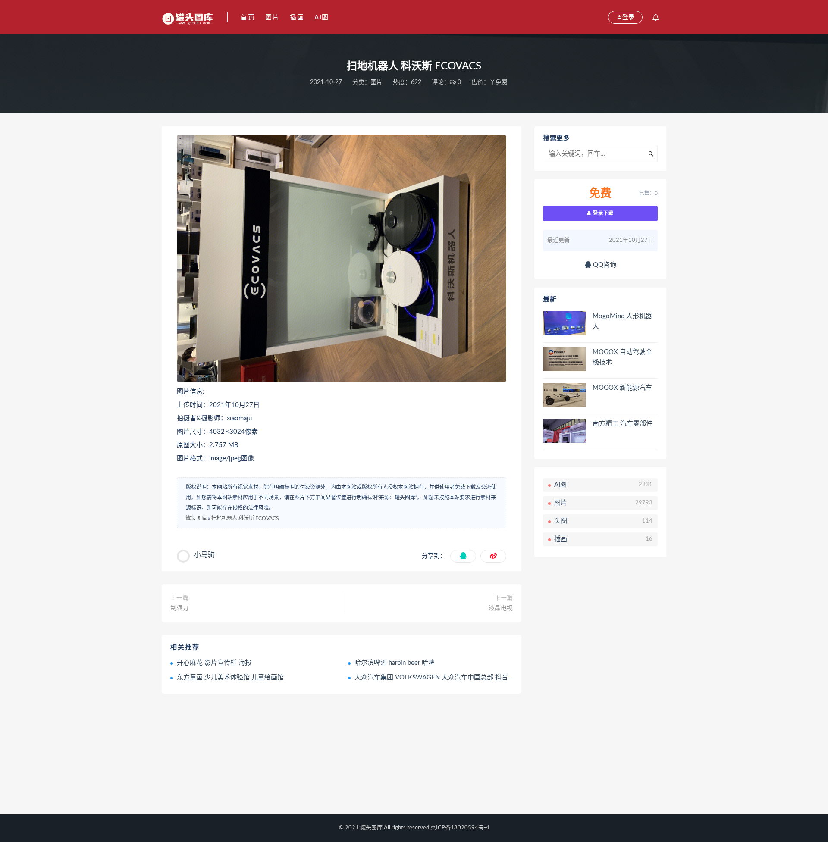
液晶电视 (501, 608)
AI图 (321, 17)
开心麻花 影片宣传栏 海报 (214, 663)
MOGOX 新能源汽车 (622, 388)
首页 (248, 17)
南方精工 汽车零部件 (622, 423)
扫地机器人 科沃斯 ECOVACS (245, 518)
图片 (272, 17)
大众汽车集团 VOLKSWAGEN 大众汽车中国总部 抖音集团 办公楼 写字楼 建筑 (466, 677)
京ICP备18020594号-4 (459, 828)
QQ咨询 (603, 265)
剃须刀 (179, 608)
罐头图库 (196, 518)
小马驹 (204, 554)
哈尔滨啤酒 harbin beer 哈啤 (394, 663)
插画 (297, 17)
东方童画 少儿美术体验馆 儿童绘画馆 (230, 677)
